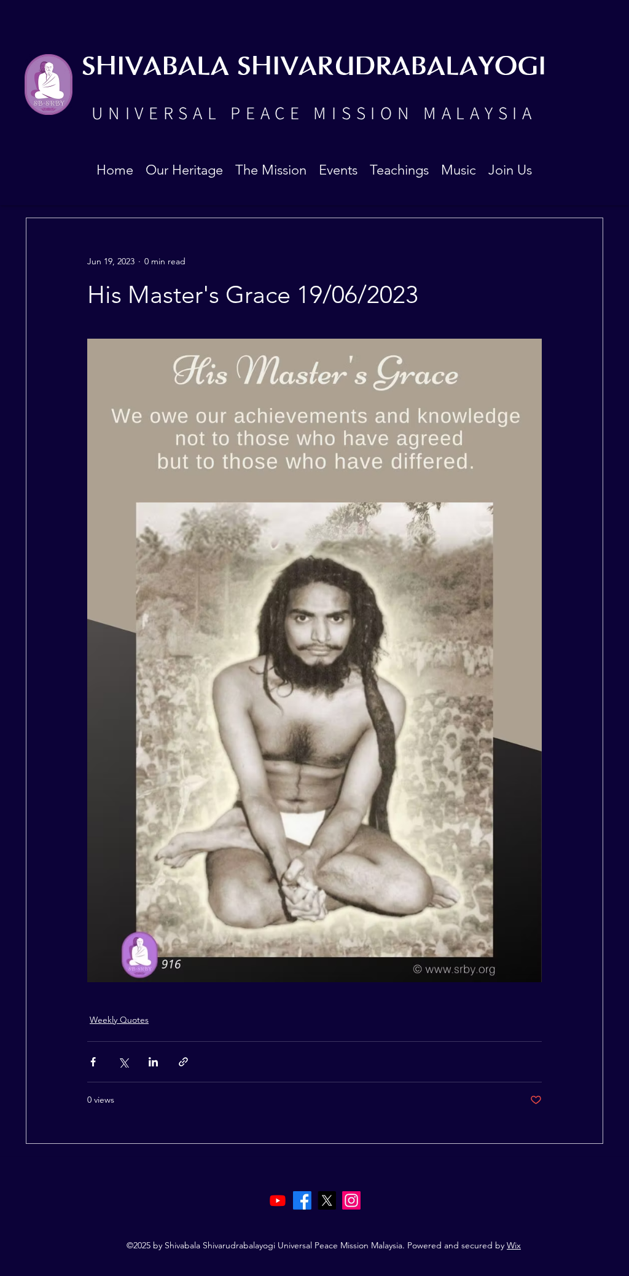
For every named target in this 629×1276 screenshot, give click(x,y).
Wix (514, 1245)
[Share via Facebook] (93, 1062)
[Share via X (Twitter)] (123, 1062)
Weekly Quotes (119, 1019)
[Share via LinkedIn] (153, 1062)
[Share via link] (183, 1062)
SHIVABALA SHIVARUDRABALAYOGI (314, 67)
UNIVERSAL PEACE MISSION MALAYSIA (314, 112)
